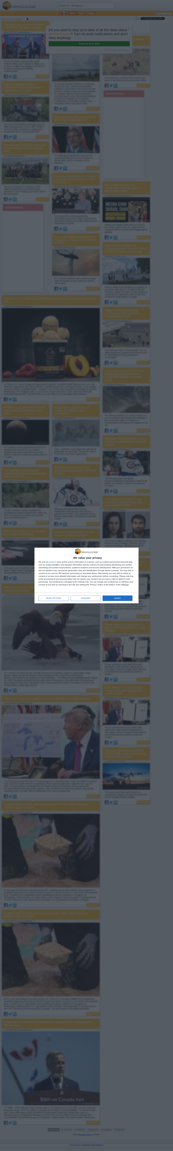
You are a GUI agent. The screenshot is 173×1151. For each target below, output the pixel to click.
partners (52, 562)
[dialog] (86, 575)
